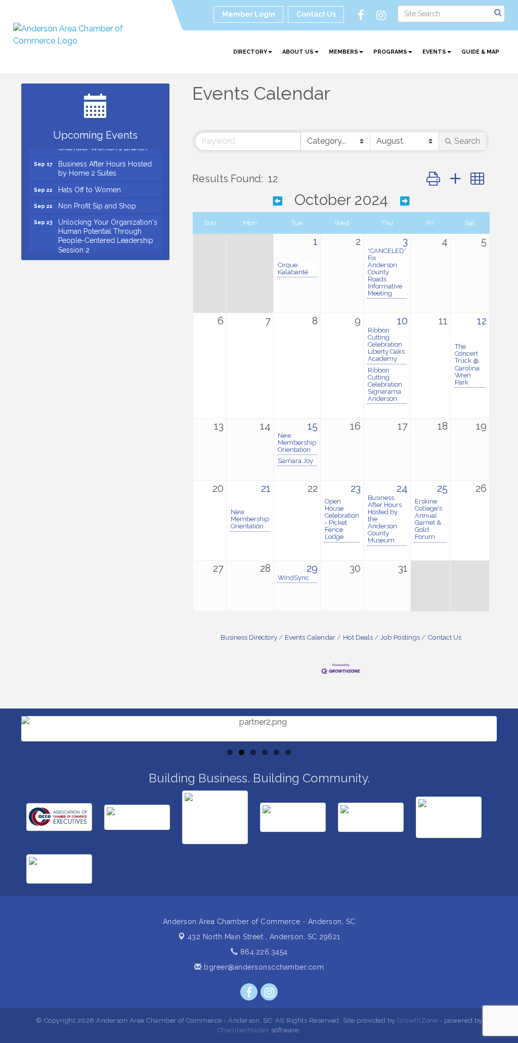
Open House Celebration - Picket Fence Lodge (342, 519)
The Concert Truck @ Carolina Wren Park (467, 364)
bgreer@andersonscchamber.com (263, 967)
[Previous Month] (277, 201)
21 (266, 488)
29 (312, 568)
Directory (250, 52)
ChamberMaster (244, 1030)
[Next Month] (404, 201)
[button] (433, 179)
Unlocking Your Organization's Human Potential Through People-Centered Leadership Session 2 (107, 230)
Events (434, 52)
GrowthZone (417, 1020)
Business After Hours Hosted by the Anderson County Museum (385, 519)
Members (343, 52)
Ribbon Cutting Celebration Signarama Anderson (385, 384)
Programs (390, 52)
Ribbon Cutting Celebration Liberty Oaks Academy (386, 344)
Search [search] (467, 141)
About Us (298, 52)
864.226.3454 (263, 952)
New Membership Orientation (297, 442)
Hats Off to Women (89, 184)
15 (313, 426)
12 (482, 321)
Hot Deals (358, 637)
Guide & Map (480, 52)
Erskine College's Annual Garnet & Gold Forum (428, 519)
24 (402, 488)
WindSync (293, 577)
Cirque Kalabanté (293, 269)
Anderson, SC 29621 (264, 937)
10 (402, 321)
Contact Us (444, 637)
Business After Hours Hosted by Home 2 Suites (105, 162)
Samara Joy (295, 461)
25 (442, 488)
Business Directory (249, 637)
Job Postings (400, 637)
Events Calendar (310, 637)
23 (356, 488)
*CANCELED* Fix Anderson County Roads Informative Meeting (387, 272)
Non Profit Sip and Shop (97, 200)
